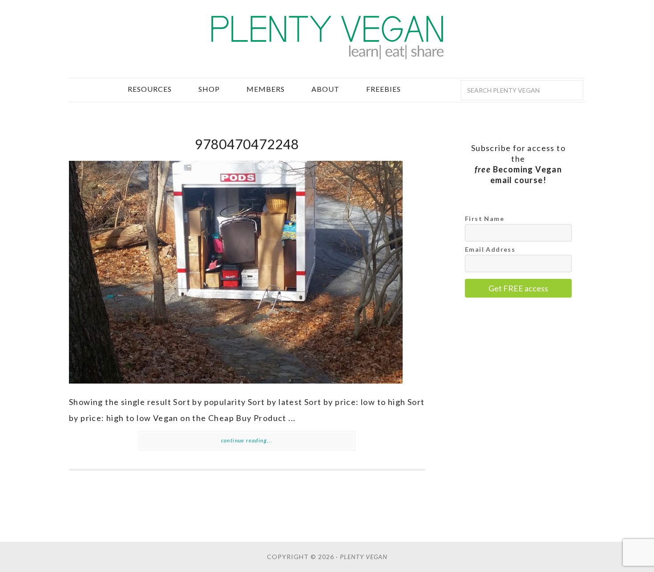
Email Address (490, 249)
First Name (484, 218)
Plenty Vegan (327, 38)
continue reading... (247, 440)
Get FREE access (518, 288)
